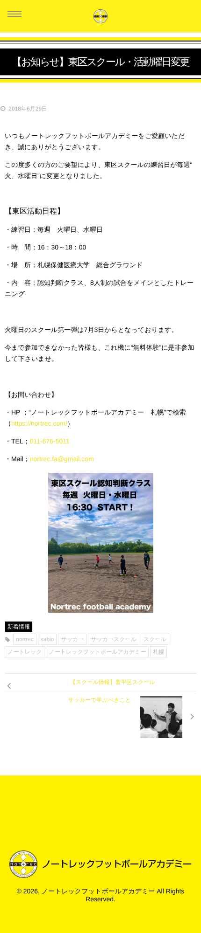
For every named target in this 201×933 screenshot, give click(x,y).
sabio (47, 639)
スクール (155, 639)
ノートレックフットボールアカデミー (97, 652)
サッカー (72, 639)
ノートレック (24, 652)
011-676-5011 (50, 441)
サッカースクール (113, 639)
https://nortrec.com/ (39, 423)
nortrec (24, 639)
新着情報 (18, 626)
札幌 (158, 652)
